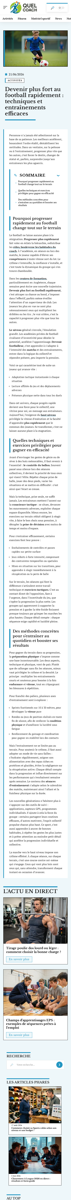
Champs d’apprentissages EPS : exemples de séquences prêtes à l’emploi (31, 1024)
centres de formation (33, 278)
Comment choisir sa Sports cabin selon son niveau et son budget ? (33, 1129)
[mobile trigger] (6, 7)
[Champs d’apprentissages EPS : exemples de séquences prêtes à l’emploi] (35, 992)
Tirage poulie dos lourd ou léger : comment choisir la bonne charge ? (33, 950)
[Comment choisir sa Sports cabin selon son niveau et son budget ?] (35, 1105)
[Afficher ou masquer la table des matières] (52, 175)
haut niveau (48, 415)
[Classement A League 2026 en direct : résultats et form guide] (35, 1155)
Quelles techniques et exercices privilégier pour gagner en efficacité (36, 192)
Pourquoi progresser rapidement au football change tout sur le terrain (36, 183)
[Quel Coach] (24, 7)
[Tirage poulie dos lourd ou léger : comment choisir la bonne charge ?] (35, 921)
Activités (15, 80)
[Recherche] (52, 8)
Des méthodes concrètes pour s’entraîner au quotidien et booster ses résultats (37, 202)
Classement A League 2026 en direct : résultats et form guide (30, 1179)
